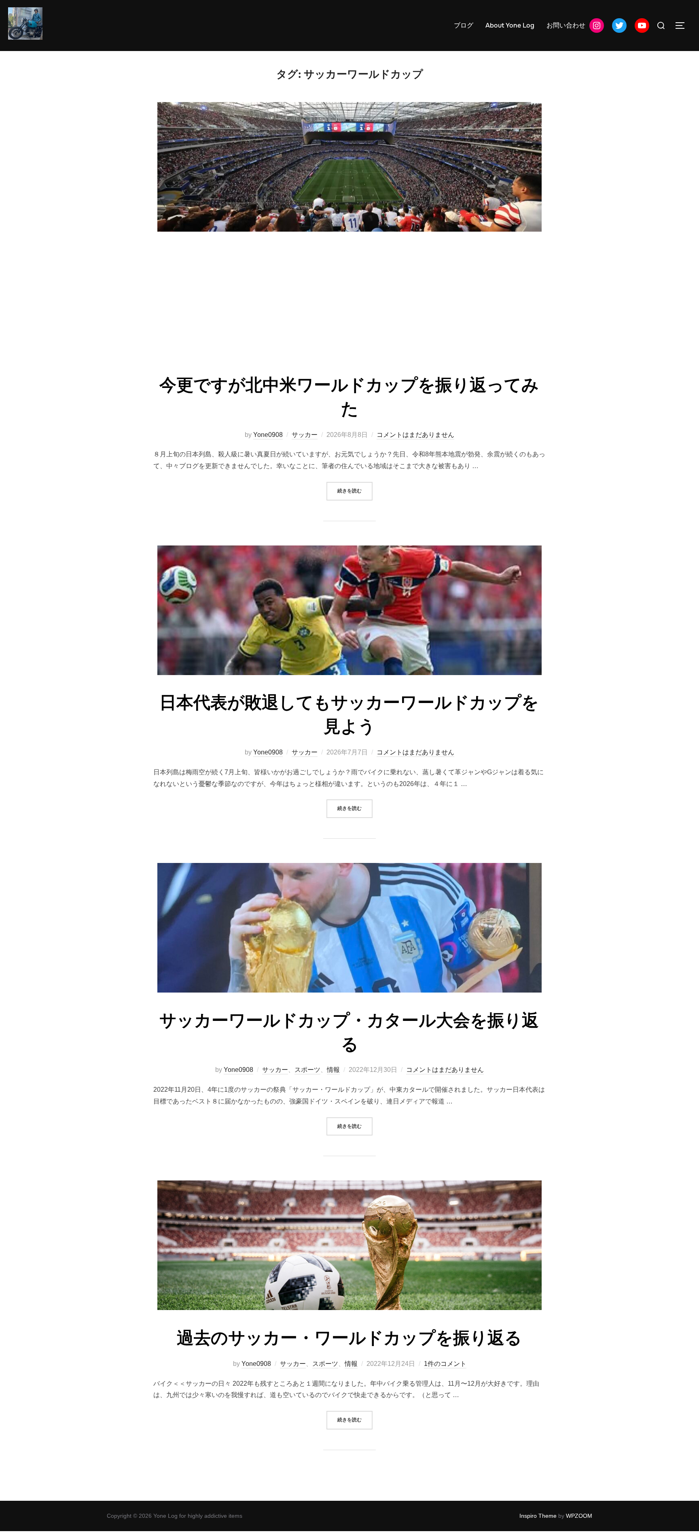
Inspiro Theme (538, 1516)
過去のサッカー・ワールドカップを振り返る (349, 1338)
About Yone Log (509, 25)
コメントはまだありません (415, 434)
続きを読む (355, 490)
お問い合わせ (565, 25)
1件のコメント (445, 1363)
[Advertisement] (349, 304)
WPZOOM (579, 1516)
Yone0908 (268, 434)
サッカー (305, 434)
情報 (333, 1069)
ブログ (463, 25)
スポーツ (307, 1069)
